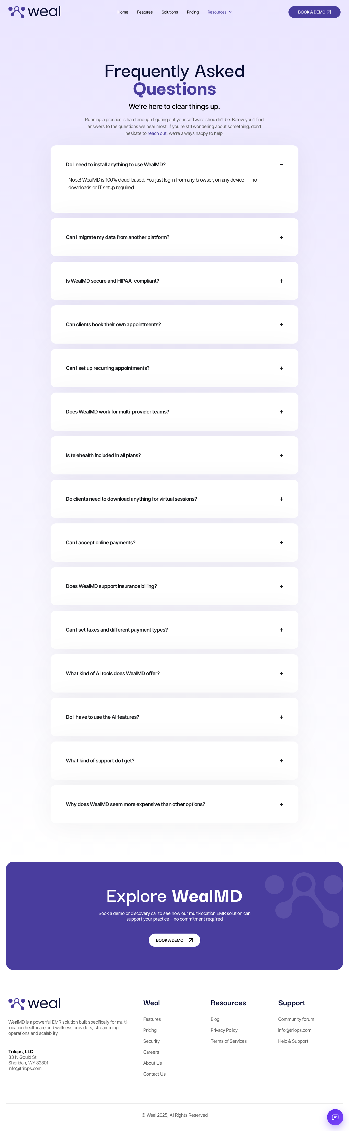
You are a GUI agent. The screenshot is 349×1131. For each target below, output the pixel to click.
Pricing (193, 12)
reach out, (158, 133)
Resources (217, 12)
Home (123, 12)
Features (145, 12)
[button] (220, 12)
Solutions (170, 12)
